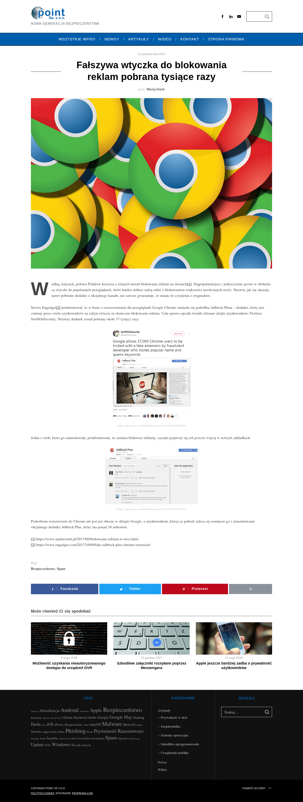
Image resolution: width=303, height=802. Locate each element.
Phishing (76, 730)
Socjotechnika (97, 738)
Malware (112, 723)
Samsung (35, 738)
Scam (42, 738)
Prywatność (105, 731)
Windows (61, 744)
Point (90, 732)
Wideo (162, 769)
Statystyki (123, 738)
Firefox (91, 717)
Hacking (138, 717)
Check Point (55, 717)
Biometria (36, 718)
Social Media (83, 738)
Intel (44, 724)
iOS (50, 724)
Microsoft (129, 724)
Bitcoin (46, 717)
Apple (96, 710)
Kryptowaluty (73, 724)
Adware (34, 711)
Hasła (36, 724)
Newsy (162, 762)
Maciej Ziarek (156, 89)
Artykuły (164, 710)
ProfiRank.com (82, 793)
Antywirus (84, 711)
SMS (73, 738)
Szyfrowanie (134, 738)
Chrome (67, 717)
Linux (86, 724)
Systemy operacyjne (174, 735)
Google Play (120, 717)
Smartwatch (64, 738)
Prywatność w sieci (174, 717)
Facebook (80, 717)
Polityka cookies (42, 793)
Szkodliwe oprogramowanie (180, 744)
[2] (58, 307)
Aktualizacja (49, 710)
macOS (95, 724)
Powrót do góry (253, 788)
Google (102, 717)
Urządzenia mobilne (175, 752)
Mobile (139, 724)
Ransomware (131, 730)
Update (37, 744)
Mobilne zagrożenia (44, 731)
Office (61, 732)
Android (70, 709)
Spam (61, 568)
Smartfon (52, 738)
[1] (189, 283)
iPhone (59, 724)
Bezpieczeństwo (43, 568)
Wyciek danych (81, 745)
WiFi (48, 745)
